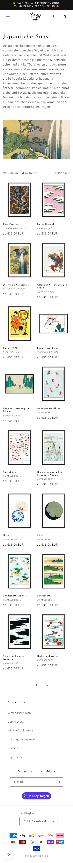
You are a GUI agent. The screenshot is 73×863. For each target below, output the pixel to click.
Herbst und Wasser (48, 656)
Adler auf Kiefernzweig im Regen (52, 286)
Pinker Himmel (45, 224)
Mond (40, 535)
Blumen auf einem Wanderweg (13, 658)
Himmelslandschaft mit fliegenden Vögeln (50, 473)
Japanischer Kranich (48, 348)
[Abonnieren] (59, 782)
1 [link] (26, 685)
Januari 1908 (10, 348)
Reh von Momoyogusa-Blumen (16, 410)
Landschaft (43, 596)
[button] (8, 16)
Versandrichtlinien (19, 713)
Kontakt (13, 748)
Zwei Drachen (11, 224)
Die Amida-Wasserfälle (16, 285)
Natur (6, 535)
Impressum (15, 757)
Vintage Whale (40, 855)
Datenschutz (16, 721)
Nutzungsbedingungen (22, 739)
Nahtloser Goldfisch (48, 409)
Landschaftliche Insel (15, 596)
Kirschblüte (9, 472)
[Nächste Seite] (47, 685)
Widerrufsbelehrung (20, 730)
